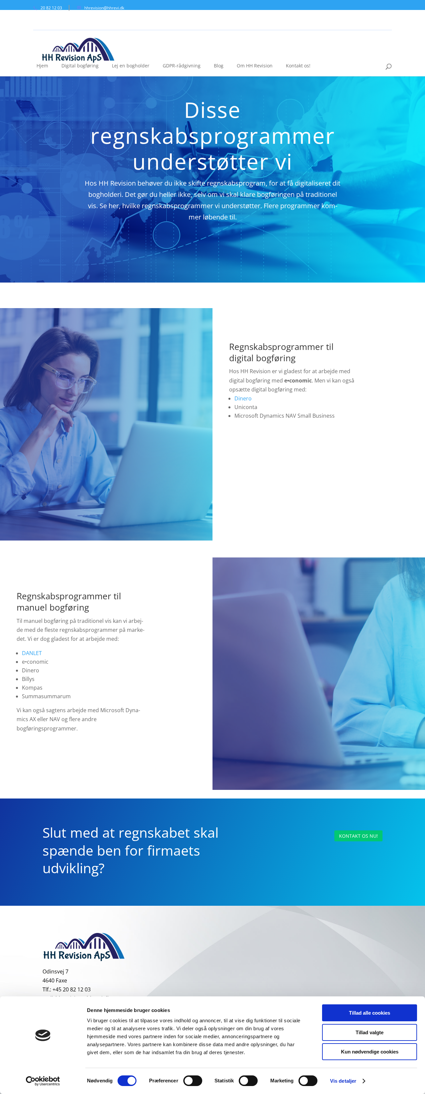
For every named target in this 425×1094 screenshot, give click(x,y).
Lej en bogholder (130, 65)
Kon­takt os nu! (358, 836)
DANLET (32, 653)
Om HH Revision (255, 65)
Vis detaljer (343, 1081)
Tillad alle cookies (369, 1013)
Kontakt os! (298, 65)
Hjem (42, 65)
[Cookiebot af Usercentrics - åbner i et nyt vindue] (43, 1081)
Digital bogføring (80, 65)
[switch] (192, 1080)
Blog (218, 65)
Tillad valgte (369, 1032)
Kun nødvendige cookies (369, 1051)
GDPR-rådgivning (182, 65)
